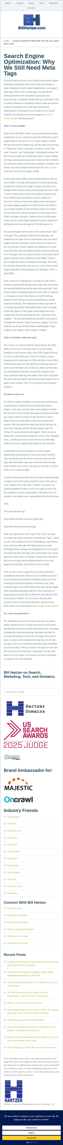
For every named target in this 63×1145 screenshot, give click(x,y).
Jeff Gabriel (12, 845)
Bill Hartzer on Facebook (17, 936)
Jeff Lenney (12, 838)
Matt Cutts (49, 167)
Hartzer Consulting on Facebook (20, 929)
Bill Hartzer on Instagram (17, 922)
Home (6, 41)
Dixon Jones (12, 858)
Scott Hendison (13, 851)
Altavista (29, 141)
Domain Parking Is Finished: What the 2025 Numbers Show (32, 1047)
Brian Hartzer (13, 865)
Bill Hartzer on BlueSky (17, 915)
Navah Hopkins (13, 872)
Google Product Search (47, 606)
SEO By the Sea (14, 831)
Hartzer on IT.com (15, 886)
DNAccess (11, 879)
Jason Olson (12, 893)
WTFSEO (11, 824)
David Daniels (13, 817)
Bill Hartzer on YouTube (17, 943)
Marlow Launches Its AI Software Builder (24, 1003)
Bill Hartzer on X (14, 908)
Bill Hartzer (31, 22)
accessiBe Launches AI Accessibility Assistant (26, 1020)
